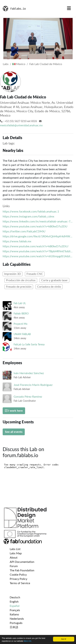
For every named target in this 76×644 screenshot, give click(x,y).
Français (15, 610)
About (13, 557)
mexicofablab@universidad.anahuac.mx (21, 125)
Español (14, 606)
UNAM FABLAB (22, 334)
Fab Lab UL (20, 303)
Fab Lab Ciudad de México (45, 64)
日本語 (14, 627)
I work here (15, 410)
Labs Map (16, 553)
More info (27, 641)
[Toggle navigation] (69, 8)
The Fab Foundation (22, 570)
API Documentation (22, 562)
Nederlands (17, 618)
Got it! (63, 639)
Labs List (15, 549)
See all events (13, 431)
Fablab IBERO (21, 313)
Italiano (14, 614)
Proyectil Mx (20, 324)
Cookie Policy (18, 574)
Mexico (20, 64)
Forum (14, 566)
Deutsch (15, 597)
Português (16, 623)
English (14, 601)
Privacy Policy (18, 579)
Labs (5, 64)
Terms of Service (20, 583)
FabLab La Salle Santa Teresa (29, 344)
